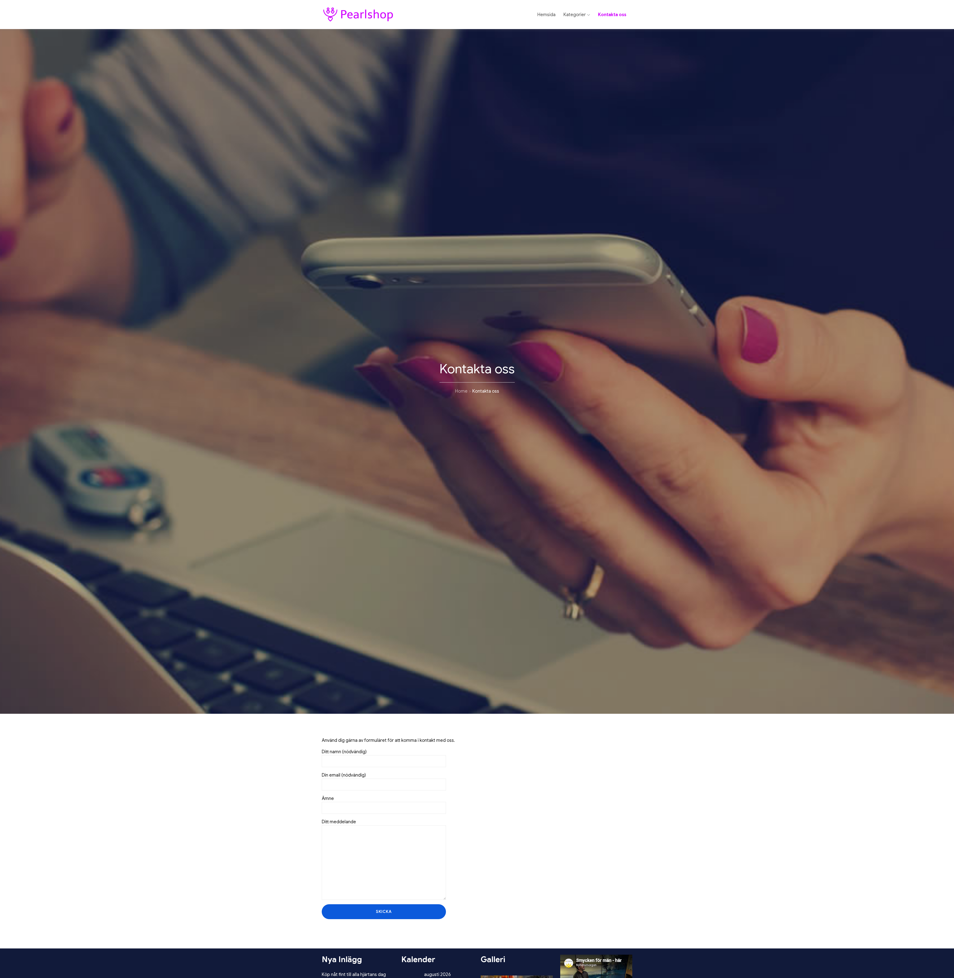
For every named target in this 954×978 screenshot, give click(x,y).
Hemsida (546, 14)
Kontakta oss (612, 14)
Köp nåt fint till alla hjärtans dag (354, 974)
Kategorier (574, 14)
